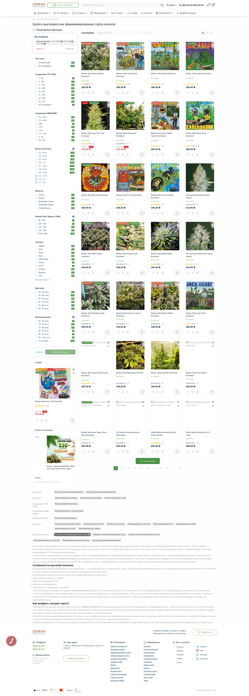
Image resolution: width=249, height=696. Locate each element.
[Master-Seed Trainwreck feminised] (130, 115)
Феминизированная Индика (91, 498)
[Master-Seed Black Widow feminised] (165, 236)
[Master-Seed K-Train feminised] (130, 177)
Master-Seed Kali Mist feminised (164, 373)
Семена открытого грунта (119, 656)
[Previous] (36, 392)
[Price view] (211, 33)
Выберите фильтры (60, 352)
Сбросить (40, 49)
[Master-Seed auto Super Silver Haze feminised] (95, 415)
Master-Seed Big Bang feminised (129, 373)
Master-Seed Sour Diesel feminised (196, 374)
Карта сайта (148, 677)
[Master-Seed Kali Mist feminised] (165, 355)
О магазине (148, 662)
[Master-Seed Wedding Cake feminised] (95, 295)
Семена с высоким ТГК (118, 646)
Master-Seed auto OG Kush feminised (92, 134)
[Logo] (39, 5)
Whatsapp (203, 655)
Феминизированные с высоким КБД (69, 511)
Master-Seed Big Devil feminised (94, 195)
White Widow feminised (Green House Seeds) (163, 433)
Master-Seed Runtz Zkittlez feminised (162, 314)
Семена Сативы (116, 662)
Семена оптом (149, 652)
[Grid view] (203, 33)
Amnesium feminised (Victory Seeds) (198, 196)
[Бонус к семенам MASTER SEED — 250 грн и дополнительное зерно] (65, 449)
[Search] (162, 5)
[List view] (207, 33)
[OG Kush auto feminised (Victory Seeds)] (200, 236)
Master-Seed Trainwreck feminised (126, 134)
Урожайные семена (117, 649)
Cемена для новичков (118, 674)
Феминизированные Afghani (89, 529)
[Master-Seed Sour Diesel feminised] (200, 355)
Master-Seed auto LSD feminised (48, 401)
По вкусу (118, 13)
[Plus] (46, 420)
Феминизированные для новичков (76, 540)
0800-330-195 (38, 646)
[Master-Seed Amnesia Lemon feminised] (130, 295)
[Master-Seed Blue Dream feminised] (95, 236)
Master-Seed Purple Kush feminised (126, 255)
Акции (146, 680)
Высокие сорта (116, 671)
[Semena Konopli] (78, 632)
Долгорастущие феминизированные (106, 540)
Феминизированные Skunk (65, 529)
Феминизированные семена (120, 652)
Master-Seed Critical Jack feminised (126, 74)
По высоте (80, 13)
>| (179, 468)
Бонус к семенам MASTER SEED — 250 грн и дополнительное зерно (64, 467)
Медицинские (100, 13)
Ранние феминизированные (66, 518)
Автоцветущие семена (118, 659)
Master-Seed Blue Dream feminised (91, 255)
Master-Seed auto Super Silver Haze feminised (94, 433)
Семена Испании (116, 677)
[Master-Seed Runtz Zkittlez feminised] (165, 295)
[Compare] (74, 373)
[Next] (74, 392)
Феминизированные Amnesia (139, 524)
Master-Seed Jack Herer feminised (196, 314)
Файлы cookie (149, 665)
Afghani (113, 665)
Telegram (203, 647)
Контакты (148, 13)
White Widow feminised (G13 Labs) (198, 433)
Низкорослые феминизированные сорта (144, 534)
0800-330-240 (38, 649)
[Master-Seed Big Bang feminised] (130, 355)
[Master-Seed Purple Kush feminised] (130, 236)
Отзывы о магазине (151, 649)
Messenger (204, 659)
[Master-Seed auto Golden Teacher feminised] (165, 115)
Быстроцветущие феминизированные (101, 492)
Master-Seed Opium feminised (198, 73)
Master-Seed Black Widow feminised (161, 255)
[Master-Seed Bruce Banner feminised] (95, 56)
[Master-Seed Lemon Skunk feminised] (165, 177)
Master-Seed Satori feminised (163, 73)
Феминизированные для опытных (47, 540)
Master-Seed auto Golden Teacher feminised (161, 134)
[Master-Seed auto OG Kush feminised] (95, 115)
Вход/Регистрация (188, 13)
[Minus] (37, 420)
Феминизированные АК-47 (94, 524)
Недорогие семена (117, 680)
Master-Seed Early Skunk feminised (196, 134)
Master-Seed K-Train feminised (129, 195)
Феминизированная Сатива (115, 498)
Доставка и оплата (150, 659)
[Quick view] (74, 369)
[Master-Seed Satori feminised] (165, 56)
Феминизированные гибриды (66, 498)
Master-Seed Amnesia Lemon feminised (128, 314)
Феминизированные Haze (186, 524)
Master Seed (114, 668)
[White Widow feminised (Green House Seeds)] (165, 415)
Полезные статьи (150, 671)
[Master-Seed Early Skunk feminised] (200, 115)
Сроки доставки (149, 674)
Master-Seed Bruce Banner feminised (92, 74)
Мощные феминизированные (66, 504)
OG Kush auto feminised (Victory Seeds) (199, 255)
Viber (202, 651)
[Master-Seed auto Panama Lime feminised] (95, 355)
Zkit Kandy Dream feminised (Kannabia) (127, 433)
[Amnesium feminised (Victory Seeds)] (200, 177)
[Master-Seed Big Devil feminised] (95, 177)
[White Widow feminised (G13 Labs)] (200, 415)
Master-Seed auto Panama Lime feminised (94, 374)
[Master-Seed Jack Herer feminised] (200, 295)
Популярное (42, 13)
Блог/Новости (165, 13)
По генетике (62, 13)
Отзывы (134, 13)
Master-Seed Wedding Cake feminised (93, 314)
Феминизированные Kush (163, 524)
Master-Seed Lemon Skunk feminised (162, 196)
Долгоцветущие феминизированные (69, 492)
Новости (147, 668)
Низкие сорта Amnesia (116, 524)
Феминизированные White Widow (68, 524)
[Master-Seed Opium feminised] (200, 56)
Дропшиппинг (149, 656)
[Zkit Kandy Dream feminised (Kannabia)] (130, 415)
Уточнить (70, 49)
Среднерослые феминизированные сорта (109, 534)
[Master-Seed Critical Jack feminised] (130, 56)
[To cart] (72, 420)
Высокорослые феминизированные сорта (71, 534)
